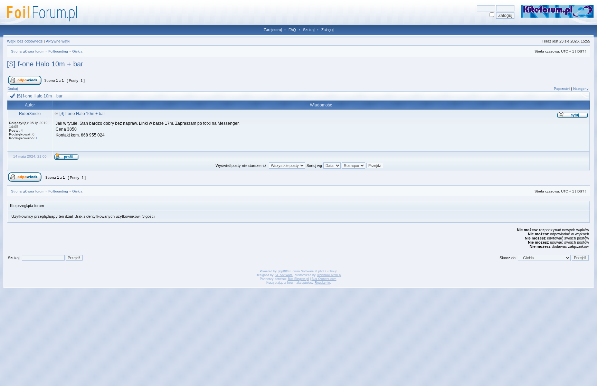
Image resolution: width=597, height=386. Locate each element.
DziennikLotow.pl (329, 275)
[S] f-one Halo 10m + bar (45, 64)
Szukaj (308, 30)
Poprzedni (562, 89)
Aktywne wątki (58, 41)
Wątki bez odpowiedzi (25, 41)
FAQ (292, 30)
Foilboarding (58, 51)
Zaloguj (327, 30)
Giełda (77, 51)
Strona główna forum (27, 51)
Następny (580, 89)
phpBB (282, 271)
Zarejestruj (273, 30)
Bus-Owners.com (324, 279)
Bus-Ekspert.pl (298, 279)
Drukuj (13, 89)
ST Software (284, 275)
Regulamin (322, 282)
